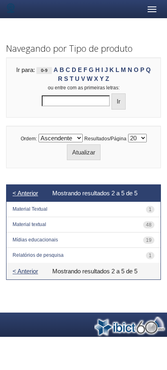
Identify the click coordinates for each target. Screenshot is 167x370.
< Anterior (25, 193)
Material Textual (30, 209)
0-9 (44, 70)
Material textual (29, 224)
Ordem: (29, 139)
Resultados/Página (105, 139)
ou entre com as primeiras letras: (84, 88)
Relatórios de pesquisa (38, 255)
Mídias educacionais (35, 240)
